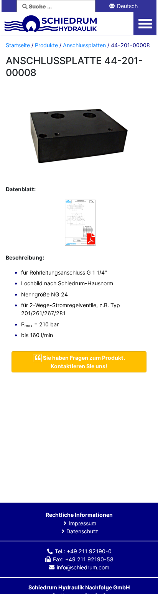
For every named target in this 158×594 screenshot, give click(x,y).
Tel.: (83, 551)
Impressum (82, 523)
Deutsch (126, 6)
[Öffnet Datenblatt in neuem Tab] (79, 223)
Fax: (83, 559)
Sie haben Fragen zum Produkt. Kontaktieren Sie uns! (83, 361)
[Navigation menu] (145, 24)
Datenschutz (82, 531)
